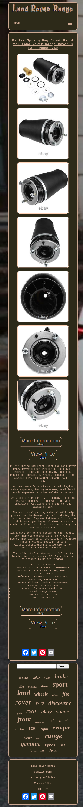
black (64, 720)
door (44, 686)
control (20, 729)
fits (65, 694)
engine (23, 678)
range (53, 736)
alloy (46, 711)
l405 (38, 738)
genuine (30, 744)
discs (53, 750)
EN (39, 789)
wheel (55, 695)
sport (60, 684)
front (24, 719)
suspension (40, 722)
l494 (62, 745)
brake (61, 676)
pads (19, 713)
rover (23, 702)
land (23, 693)
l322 (40, 703)
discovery (59, 703)
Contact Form (43, 771)
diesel (47, 677)
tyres (50, 745)
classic (28, 738)
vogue (62, 711)
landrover (37, 751)
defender (32, 686)
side (21, 686)
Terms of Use (43, 783)
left (52, 721)
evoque (62, 727)
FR (46, 789)
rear (31, 710)
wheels (41, 694)
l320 (32, 728)
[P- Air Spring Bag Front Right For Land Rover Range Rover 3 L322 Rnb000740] (43, 80)
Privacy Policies (43, 777)
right (44, 728)
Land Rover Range (43, 766)
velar (36, 677)
